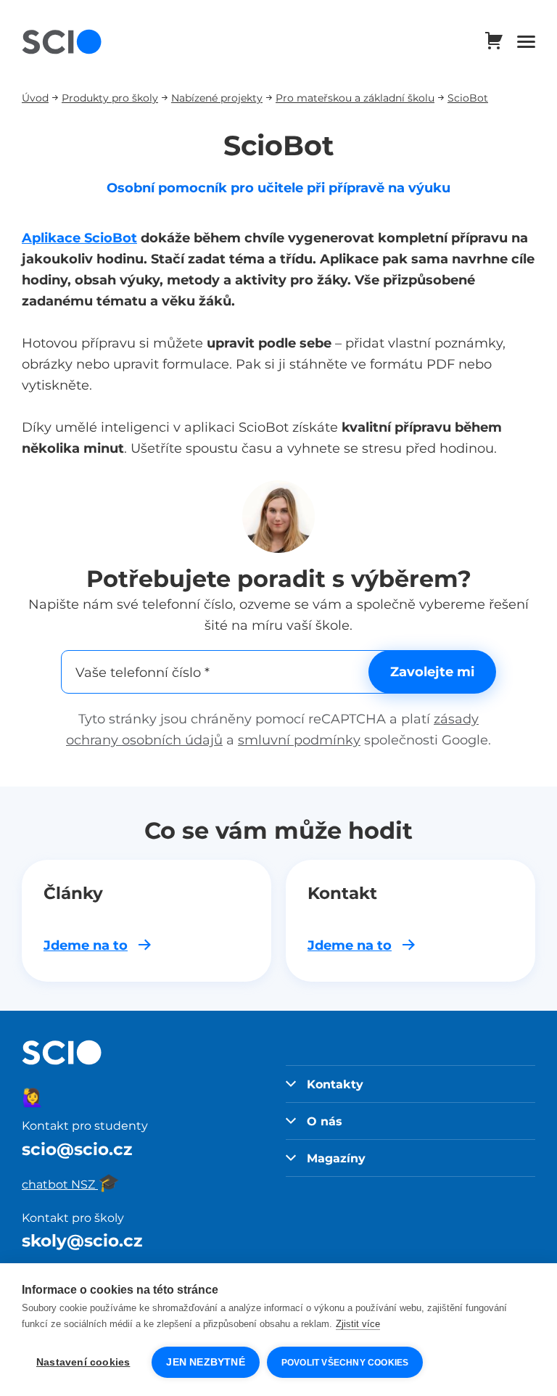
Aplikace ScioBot (79, 237)
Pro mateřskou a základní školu (355, 97)
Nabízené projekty (217, 97)
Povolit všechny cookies (345, 1363)
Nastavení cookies (83, 1362)
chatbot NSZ (71, 1184)
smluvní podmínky (299, 739)
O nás (324, 1121)
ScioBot (467, 97)
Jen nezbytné (205, 1362)
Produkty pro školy (110, 97)
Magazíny (336, 1158)
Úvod (35, 97)
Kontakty (335, 1084)
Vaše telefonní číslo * (142, 671)
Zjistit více (358, 1323)
